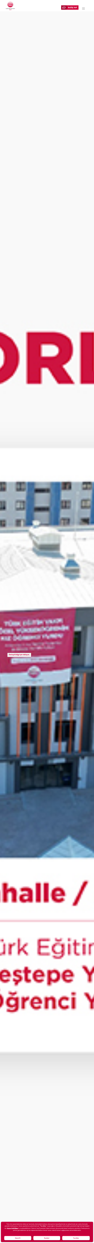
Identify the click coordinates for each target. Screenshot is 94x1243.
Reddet (46, 1238)
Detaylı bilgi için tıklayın (19, 641)
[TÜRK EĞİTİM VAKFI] (10, 5)
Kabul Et (18, 1238)
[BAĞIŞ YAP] (70, 7)
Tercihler (76, 1238)
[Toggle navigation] (83, 8)
